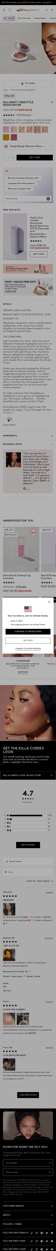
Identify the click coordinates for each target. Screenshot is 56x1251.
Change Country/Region (28, 649)
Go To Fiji (28, 640)
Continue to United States (28, 631)
